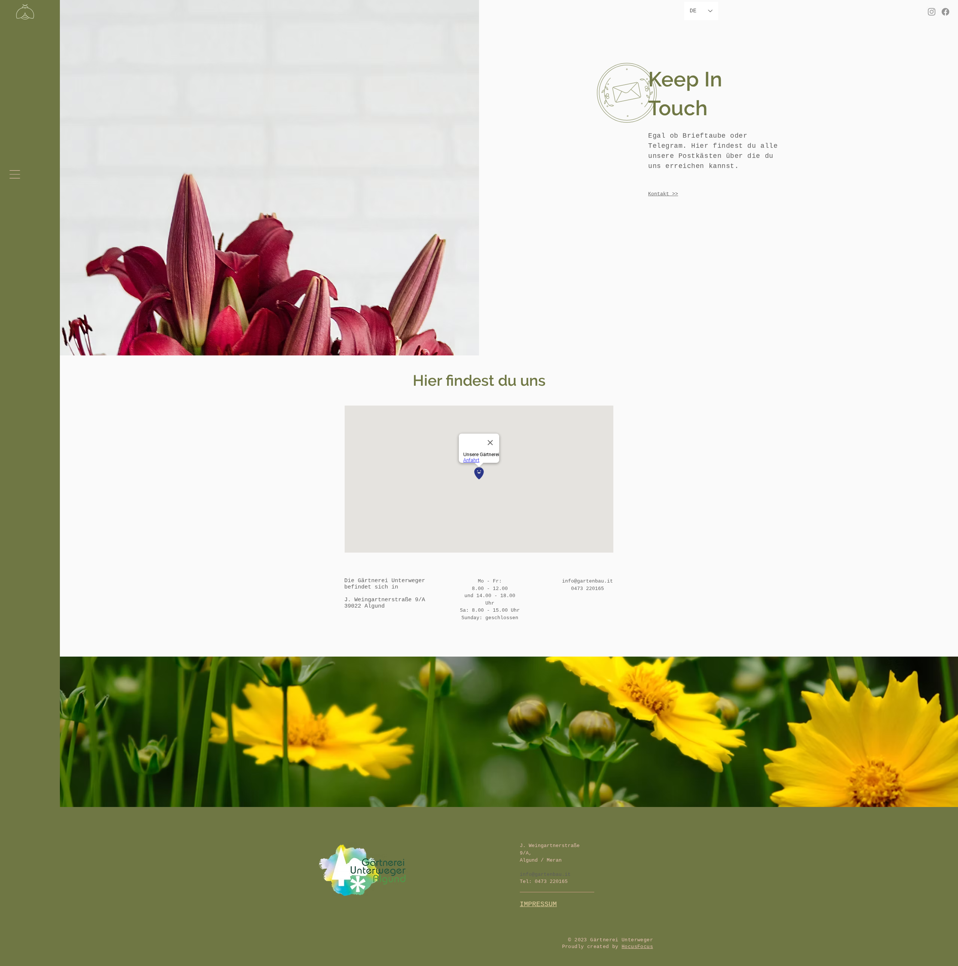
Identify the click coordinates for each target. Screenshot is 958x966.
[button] (14, 174)
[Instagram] (932, 12)
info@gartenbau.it (587, 581)
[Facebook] (945, 12)
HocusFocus (637, 947)
